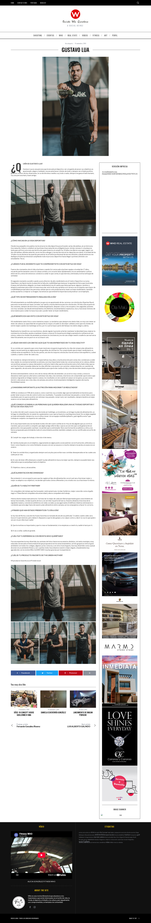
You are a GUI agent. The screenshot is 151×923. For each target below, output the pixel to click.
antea (87, 832)
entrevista (100, 834)
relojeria (107, 839)
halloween (82, 837)
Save (122, 839)
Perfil (134, 837)
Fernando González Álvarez (28, 725)
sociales (84, 842)
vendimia (102, 842)
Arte (92, 832)
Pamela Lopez (129, 837)
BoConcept (104, 832)
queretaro (91, 839)
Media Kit (43, 3)
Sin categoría (69, 43)
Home (12, 3)
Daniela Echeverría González (53, 712)
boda (109, 832)
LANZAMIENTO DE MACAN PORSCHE (83, 713)
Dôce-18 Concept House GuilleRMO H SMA (24, 713)
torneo (94, 842)
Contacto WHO (22, 3)
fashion (127, 835)
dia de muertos (131, 832)
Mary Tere (116, 837)
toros (98, 842)
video (108, 842)
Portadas (34, 3)
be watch (97, 832)
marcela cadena (99, 837)
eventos (121, 835)
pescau (86, 839)
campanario (117, 832)
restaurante (113, 839)
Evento (117, 835)
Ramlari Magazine (100, 839)
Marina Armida (109, 837)
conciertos (124, 832)
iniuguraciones (89, 837)
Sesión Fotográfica (129, 839)
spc (91, 842)
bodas (112, 832)
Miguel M (122, 837)
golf (138, 835)
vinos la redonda (118, 842)
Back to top (133, 918)
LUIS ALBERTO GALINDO (78, 725)
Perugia (81, 839)
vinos (112, 842)
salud (119, 839)
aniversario (82, 832)
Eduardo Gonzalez (90, 835)
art (90, 832)
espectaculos (110, 835)
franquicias (133, 835)
